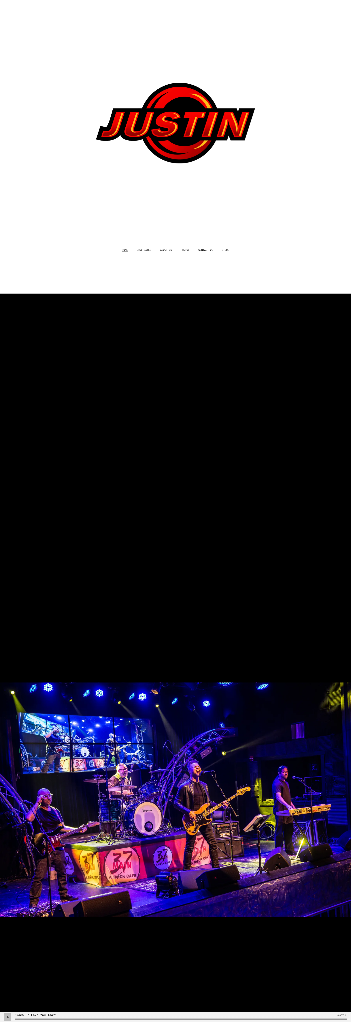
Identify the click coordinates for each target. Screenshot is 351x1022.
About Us (166, 249)
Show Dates (144, 249)
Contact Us (205, 249)
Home (125, 249)
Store (225, 249)
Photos (185, 249)
